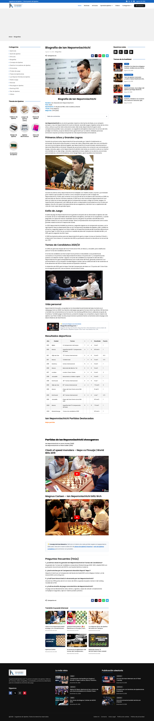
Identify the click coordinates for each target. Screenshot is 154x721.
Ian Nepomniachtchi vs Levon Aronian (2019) (59, 443)
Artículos (119, 687)
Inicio (10, 37)
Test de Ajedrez (128, 74)
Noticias (127, 85)
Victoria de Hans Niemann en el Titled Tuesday (128, 679)
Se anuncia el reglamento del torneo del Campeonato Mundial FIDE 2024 (76, 651)
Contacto (104, 716)
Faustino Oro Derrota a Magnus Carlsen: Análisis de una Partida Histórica (134, 67)
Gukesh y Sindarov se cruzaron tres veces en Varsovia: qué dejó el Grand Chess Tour (134, 99)
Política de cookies (123, 716)
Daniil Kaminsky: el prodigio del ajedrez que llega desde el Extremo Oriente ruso (134, 89)
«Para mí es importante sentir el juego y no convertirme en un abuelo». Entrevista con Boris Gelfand (55, 629)
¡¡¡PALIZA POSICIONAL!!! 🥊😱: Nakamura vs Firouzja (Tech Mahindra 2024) (76, 628)
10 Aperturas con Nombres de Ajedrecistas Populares (130, 690)
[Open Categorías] (131, 6)
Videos (126, 63)
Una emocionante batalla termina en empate (128, 701)
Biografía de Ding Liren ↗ (68, 326)
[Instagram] (131, 1)
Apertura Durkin (50, 649)
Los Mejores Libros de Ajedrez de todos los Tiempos (98, 627)
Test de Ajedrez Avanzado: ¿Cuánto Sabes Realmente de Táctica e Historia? (134, 78)
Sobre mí (96, 716)
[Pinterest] (134, 1)
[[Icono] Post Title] (118, 67)
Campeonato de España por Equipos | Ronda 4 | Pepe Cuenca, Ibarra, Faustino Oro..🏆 (83, 679)
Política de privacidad (137, 716)
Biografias (17, 37)
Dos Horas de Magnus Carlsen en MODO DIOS (83, 701)
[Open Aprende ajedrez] (112, 6)
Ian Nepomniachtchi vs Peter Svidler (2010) (59, 445)
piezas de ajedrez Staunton (83, 547)
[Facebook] (126, 1)
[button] (92, 55)
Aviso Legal (112, 716)
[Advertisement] (77, 20)
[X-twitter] (129, 1)
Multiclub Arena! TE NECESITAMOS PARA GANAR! (97, 650)
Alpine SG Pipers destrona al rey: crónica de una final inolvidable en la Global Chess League (84, 690)
